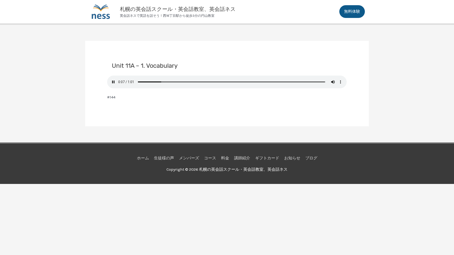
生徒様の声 (164, 158)
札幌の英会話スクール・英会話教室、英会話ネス (178, 9)
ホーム (143, 158)
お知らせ (292, 158)
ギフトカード (267, 158)
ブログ (311, 158)
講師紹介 (242, 158)
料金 (225, 158)
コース (210, 158)
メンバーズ (189, 158)
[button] (352, 11)
